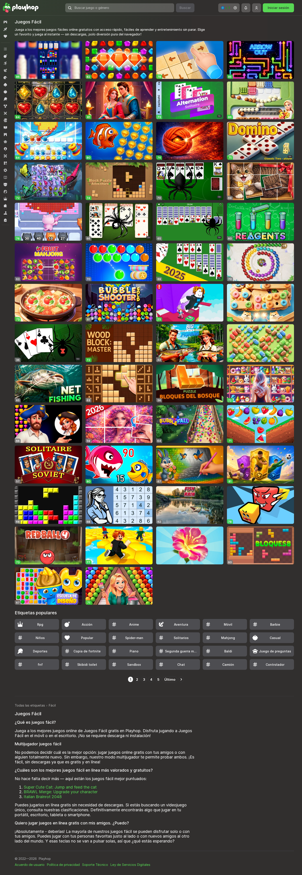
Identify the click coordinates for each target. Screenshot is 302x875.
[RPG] (5, 198)
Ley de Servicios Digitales (130, 865)
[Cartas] (5, 84)
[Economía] (5, 120)
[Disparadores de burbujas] (5, 106)
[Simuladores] (5, 213)
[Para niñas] (5, 191)
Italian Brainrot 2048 (43, 796)
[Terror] (5, 220)
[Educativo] (5, 127)
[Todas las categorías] (5, 49)
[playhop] (21, 8)
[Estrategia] (5, 134)
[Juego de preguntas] (5, 141)
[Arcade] (5, 63)
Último (169, 679)
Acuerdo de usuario (30, 865)
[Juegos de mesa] (5, 156)
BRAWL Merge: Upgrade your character (61, 791)
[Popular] (5, 36)
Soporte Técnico (95, 865)
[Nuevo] (5, 29)
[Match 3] (5, 163)
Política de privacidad (63, 865)
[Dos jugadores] (5, 113)
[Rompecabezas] (5, 205)
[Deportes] (5, 98)
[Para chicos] (5, 184)
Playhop (45, 859)
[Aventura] (5, 70)
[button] (229, 7)
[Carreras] (5, 77)
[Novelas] (5, 177)
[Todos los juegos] (5, 22)
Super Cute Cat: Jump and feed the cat (60, 787)
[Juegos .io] (5, 148)
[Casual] (5, 91)
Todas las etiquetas (30, 705)
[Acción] (5, 56)
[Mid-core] (5, 170)
